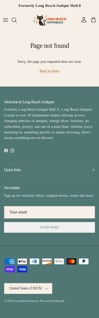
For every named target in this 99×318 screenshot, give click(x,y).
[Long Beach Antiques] (49, 20)
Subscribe (49, 227)
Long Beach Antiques (26, 300)
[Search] (16, 20)
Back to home (49, 71)
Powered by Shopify (52, 300)
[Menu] (5, 20)
